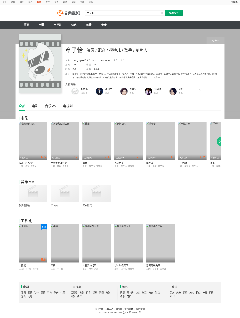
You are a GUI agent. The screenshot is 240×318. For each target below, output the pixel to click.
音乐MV (50, 106)
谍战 (95, 292)
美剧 (108, 292)
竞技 (129, 296)
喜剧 (23, 292)
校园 (211, 292)
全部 (22, 106)
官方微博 (140, 309)
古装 (82, 292)
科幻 (49, 292)
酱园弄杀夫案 (153, 265)
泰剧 (101, 292)
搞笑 (191, 292)
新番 (185, 292)
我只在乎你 (24, 205)
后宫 (172, 292)
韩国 (62, 292)
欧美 (56, 292)
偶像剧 (74, 292)
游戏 (157, 292)
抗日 (88, 292)
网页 (4, 2)
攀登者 (149, 163)
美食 (151, 292)
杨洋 (79, 296)
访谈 (138, 292)
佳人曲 (54, 205)
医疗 (48, 2)
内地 (30, 296)
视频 (39, 2)
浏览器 (118, 309)
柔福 (53, 265)
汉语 (56, 2)
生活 (144, 292)
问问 (74, 2)
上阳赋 (22, 265)
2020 (172, 296)
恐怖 (43, 292)
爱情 (30, 292)
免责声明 (129, 309)
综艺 (74, 24)
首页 (26, 24)
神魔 (204, 292)
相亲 (122, 296)
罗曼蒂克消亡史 (59, 163)
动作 (36, 292)
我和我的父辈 (26, 163)
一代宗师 (182, 163)
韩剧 (73, 296)
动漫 (89, 24)
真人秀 (130, 292)
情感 (122, 292)
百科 (82, 2)
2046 (212, 163)
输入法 (109, 309)
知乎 (22, 2)
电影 (41, 24)
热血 (178, 292)
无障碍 (234, 2)
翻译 (65, 2)
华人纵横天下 (121, 265)
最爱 (85, 163)
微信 (13, 2)
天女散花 (87, 205)
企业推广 (99, 309)
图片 (30, 2)
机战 (198, 292)
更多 (156, 77)
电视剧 (58, 24)
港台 (23, 296)
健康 (104, 24)
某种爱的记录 (89, 265)
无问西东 (119, 163)
